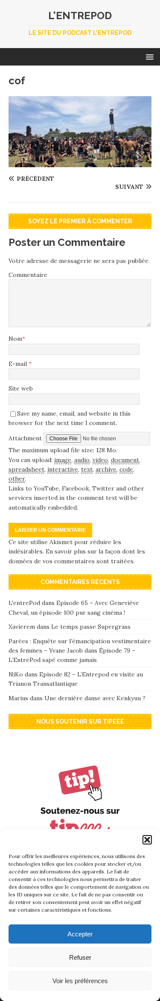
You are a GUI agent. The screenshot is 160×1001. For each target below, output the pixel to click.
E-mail (19, 364)
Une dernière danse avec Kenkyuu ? (94, 698)
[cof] (80, 162)
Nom (15, 338)
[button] (147, 840)
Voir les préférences (80, 980)
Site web (21, 388)
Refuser (80, 957)
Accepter (80, 934)
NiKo (16, 674)
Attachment (26, 438)
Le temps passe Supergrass (91, 626)
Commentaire (28, 275)
